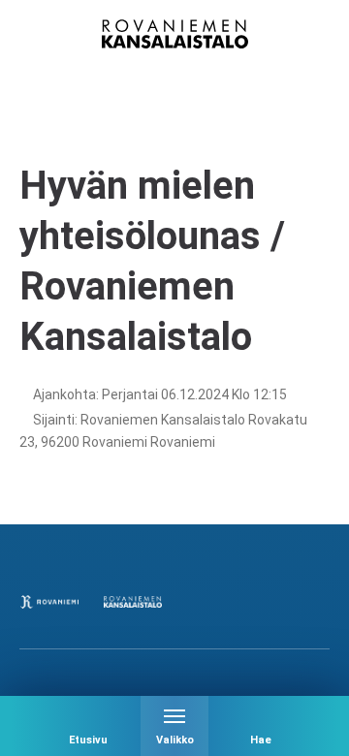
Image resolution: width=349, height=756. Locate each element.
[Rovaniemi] (49, 602)
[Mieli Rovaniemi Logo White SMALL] (299, 602)
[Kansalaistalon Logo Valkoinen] (132, 602)
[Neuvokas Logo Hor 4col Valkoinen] (216, 602)
